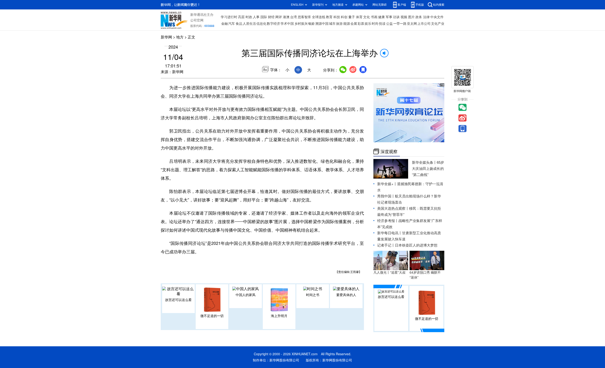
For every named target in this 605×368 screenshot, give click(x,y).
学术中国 (287, 23)
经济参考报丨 (387, 220)
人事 (256, 17)
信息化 (261, 23)
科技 (336, 17)
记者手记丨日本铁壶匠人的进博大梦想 (407, 245)
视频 (404, 17)
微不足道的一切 (212, 316)
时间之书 (312, 295)
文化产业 (437, 23)
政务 (418, 17)
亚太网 (412, 23)
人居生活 (249, 23)
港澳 (286, 17)
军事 (389, 17)
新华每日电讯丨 (389, 233)
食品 (239, 23)
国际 (263, 17)
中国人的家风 (245, 295)
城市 (332, 23)
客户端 (402, 4)
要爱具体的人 (346, 295)
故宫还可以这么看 (178, 299)
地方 (180, 37)
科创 (344, 17)
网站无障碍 (379, 4)
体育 (359, 17)
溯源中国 (321, 23)
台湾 (293, 17)
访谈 (396, 17)
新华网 (166, 37)
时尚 (375, 23)
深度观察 (389, 151)
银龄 (311, 23)
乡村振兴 (301, 23)
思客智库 (304, 17)
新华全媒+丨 (387, 184)
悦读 (382, 23)
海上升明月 (279, 316)
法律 (426, 17)
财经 (271, 17)
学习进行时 (229, 17)
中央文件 (437, 17)
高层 (241, 17)
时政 (249, 17)
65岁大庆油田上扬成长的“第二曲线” (428, 168)
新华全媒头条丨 (424, 162)
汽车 (231, 23)
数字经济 (273, 23)
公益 (389, 23)
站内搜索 (438, 4)
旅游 (339, 23)
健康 (381, 17)
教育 (329, 17)
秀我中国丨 (386, 196)
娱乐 (368, 23)
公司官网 (196, 20)
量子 (351, 17)
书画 (374, 17)
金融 (224, 23)
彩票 (361, 23)
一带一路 (399, 23)
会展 (353, 23)
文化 (366, 17)
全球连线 (318, 17)
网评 (278, 17)
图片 (411, 17)
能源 (346, 23)
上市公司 (424, 23)
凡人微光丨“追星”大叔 (389, 272)
